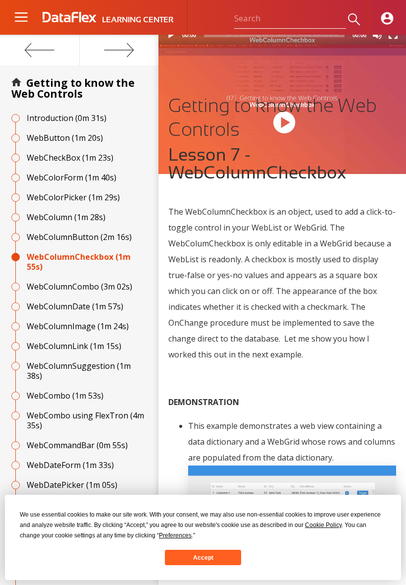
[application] (282, 40)
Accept (203, 557)
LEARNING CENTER (137, 19)
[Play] (171, 35)
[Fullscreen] (393, 35)
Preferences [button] (175, 535)
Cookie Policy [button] (323, 525)
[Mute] (377, 35)
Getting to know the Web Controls (73, 88)
